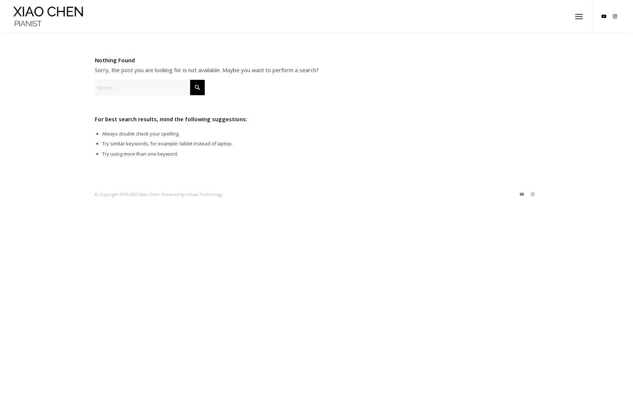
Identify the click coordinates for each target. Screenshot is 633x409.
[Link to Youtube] (603, 16)
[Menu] (579, 16)
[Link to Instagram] (614, 16)
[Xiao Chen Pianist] (49, 16)
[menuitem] (579, 16)
